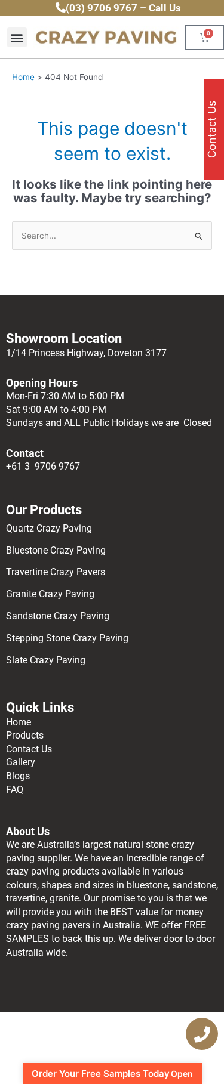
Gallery (20, 762)
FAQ (14, 789)
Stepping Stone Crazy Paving (67, 638)
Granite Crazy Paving (51, 594)
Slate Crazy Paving (47, 660)
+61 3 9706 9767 (43, 466)
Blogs (18, 776)
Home (18, 722)
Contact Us (29, 749)
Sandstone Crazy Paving (57, 616)
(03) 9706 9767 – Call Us (123, 8)
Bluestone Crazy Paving (56, 550)
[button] (17, 37)
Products (25, 735)
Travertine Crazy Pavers (55, 571)
